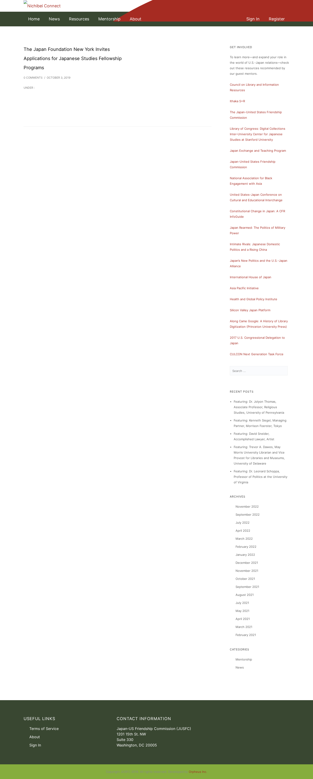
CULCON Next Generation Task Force (256, 354)
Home (34, 19)
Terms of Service (44, 728)
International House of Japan (250, 277)
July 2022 (243, 522)
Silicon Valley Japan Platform (250, 310)
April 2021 (243, 619)
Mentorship (109, 19)
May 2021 (242, 611)
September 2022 (248, 514)
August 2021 (245, 595)
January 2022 (245, 554)
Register (277, 19)
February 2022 (246, 546)
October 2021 (245, 579)
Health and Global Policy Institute (253, 299)
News (54, 19)
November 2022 (247, 506)
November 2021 (247, 571)
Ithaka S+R (237, 101)
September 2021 (247, 587)
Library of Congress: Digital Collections (257, 128)
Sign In (253, 19)
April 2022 (243, 530)
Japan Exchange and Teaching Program (258, 150)
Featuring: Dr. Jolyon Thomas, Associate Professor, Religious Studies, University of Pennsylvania (259, 407)
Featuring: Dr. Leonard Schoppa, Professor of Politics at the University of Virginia (260, 476)
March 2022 (244, 538)
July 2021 (242, 603)
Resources (79, 19)
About (135, 19)
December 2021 (247, 562)
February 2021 (246, 635)
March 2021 (244, 627)
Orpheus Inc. (198, 771)
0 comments (33, 77)
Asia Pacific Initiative (244, 288)
